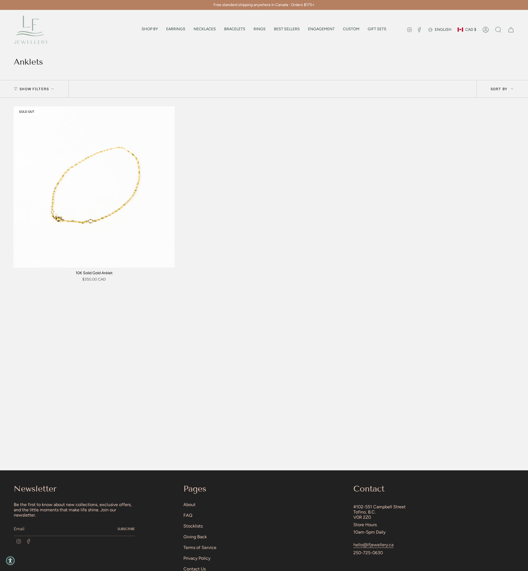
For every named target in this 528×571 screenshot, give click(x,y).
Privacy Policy (196, 558)
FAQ (187, 515)
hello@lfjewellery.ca (373, 544)
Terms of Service (199, 547)
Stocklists (193, 526)
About (189, 504)
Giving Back (195, 536)
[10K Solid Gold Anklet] (94, 187)
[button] (150, 29)
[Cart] (511, 29)
